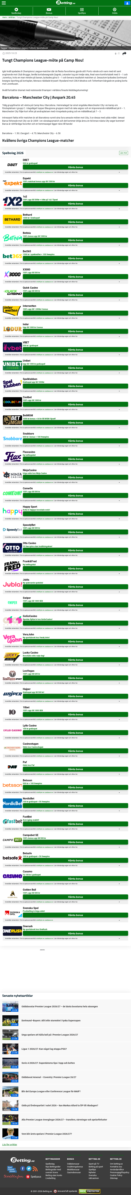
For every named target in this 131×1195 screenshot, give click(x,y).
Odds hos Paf (28, 765)
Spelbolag (50, 1164)
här (76, 172)
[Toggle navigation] (4, 3)
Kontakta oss (116, 1166)
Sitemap (114, 1178)
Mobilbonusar (73, 1169)
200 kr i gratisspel (30, 345)
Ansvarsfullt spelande (67, 1191)
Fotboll (32, 48)
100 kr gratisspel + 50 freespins (36, 802)
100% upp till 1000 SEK (33, 601)
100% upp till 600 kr (31, 674)
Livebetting (50, 1178)
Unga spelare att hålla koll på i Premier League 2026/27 (50, 1034)
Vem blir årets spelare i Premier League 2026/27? (47, 1134)
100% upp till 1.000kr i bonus (35, 309)
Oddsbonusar (73, 1164)
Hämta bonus (75, 167)
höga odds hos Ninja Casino (35, 473)
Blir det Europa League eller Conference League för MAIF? (51, 1091)
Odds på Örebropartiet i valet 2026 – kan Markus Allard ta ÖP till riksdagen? (60, 1105)
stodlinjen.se (40, 172)
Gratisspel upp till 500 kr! (33, 692)
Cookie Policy (116, 1175)
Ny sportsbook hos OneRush (35, 929)
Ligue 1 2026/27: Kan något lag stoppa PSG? (44, 1049)
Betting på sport (96, 1166)
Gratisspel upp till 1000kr (33, 382)
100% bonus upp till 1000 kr (35, 236)
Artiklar (11, 17)
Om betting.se (116, 1164)
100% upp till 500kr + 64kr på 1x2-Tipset (40, 200)
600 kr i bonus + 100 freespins (36, 437)
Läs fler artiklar (9, 1144)
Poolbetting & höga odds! (34, 911)
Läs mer (123, 153)
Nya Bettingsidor (53, 1166)
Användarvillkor (117, 1169)
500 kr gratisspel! (30, 163)
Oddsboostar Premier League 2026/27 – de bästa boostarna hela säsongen (60, 1006)
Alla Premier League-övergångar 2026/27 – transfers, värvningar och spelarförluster (64, 1119)
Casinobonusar (74, 1172)
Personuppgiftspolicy (119, 1172)
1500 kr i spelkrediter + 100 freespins (38, 254)
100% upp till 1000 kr (32, 400)
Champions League (18, 48)
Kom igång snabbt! (31, 820)
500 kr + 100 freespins (32, 783)
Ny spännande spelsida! (33, 583)
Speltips (92, 1169)
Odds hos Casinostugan (33, 747)
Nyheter (92, 1172)
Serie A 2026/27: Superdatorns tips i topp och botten (48, 1063)
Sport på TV (94, 1164)
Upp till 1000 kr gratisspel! (34, 364)
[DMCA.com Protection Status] (89, 1191)
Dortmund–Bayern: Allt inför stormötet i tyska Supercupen (51, 1020)
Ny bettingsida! (29, 455)
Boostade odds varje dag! (33, 656)
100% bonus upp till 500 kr (34, 838)
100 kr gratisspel (30, 729)
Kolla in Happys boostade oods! (36, 510)
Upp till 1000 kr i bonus (33, 327)
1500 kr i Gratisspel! (31, 218)
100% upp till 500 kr (31, 273)
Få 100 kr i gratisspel (32, 875)
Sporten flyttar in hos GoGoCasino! (37, 619)
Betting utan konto (54, 1175)
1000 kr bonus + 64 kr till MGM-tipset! (39, 419)
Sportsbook (42, 48)
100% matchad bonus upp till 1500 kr (39, 181)
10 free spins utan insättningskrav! (37, 546)
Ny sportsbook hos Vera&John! (36, 637)
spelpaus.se (49, 172)
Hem (4, 17)
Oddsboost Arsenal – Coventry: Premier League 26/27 (49, 1077)
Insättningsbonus (75, 1166)
